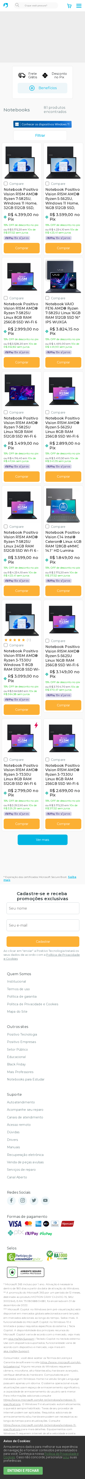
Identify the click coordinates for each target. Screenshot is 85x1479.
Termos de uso (18, 989)
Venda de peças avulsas (25, 1162)
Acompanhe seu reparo (25, 1110)
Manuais (13, 1147)
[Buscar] (17, 5)
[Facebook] (11, 1200)
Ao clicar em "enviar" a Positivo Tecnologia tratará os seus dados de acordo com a (41, 954)
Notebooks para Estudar (26, 1079)
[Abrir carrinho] (69, 6)
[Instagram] (22, 1200)
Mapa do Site (17, 1012)
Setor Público (17, 1049)
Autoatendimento (21, 1102)
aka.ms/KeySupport (21, 1338)
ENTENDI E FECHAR (23, 1471)
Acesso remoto (19, 1125)
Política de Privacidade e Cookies (32, 1004)
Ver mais (42, 840)
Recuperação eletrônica (25, 1155)
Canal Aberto (17, 1177)
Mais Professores (20, 1072)
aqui (66, 1457)
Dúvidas (13, 1132)
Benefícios (48, 88)
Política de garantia (22, 996)
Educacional (16, 1057)
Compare (16, 184)
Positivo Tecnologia (22, 1034)
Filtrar (40, 135)
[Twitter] (34, 1200)
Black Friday (16, 1064)
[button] (79, 6)
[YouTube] (45, 1200)
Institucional (16, 981)
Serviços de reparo (21, 1170)
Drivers (12, 1140)
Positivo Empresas (21, 1042)
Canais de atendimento (25, 1117)
